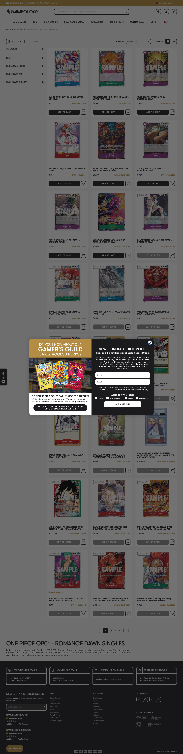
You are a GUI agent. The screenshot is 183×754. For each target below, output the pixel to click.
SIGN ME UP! (122, 404)
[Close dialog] (150, 343)
